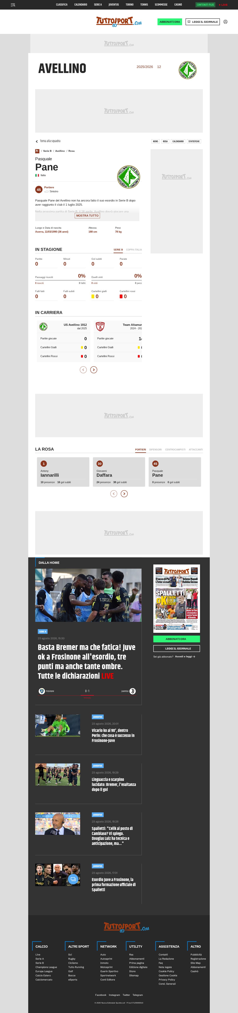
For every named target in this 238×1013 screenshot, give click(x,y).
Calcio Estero (43, 975)
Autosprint (106, 958)
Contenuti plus (205, 5)
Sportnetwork (108, 975)
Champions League (46, 967)
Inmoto (104, 962)
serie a (42, 632)
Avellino (60, 151)
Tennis (144, 4)
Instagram (114, 995)
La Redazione (166, 958)
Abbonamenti (136, 958)
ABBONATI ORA (170, 22)
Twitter (126, 995)
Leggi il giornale (205, 22)
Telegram (138, 995)
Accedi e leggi (183, 656)
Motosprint (106, 967)
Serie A (98, 4)
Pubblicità (196, 954)
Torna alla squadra (50, 141)
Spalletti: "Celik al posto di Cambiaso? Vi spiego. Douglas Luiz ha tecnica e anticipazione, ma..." (112, 836)
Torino (129, 4)
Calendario (80, 4)
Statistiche (194, 141)
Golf (70, 971)
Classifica (61, 4)
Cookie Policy (166, 971)
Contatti (163, 954)
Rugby (71, 958)
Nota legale (165, 967)
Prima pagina (136, 962)
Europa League (44, 971)
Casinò (178, 4)
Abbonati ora (176, 639)
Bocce (71, 975)
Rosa (165, 141)
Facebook (100, 995)
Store (132, 971)
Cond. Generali (167, 983)
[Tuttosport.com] (119, 22)
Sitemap (134, 975)
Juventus (114, 4)
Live (224, 4)
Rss (131, 954)
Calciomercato (44, 979)
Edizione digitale (138, 967)
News (155, 141)
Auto (103, 954)
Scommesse (161, 4)
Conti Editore (107, 979)
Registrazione (198, 958)
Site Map (196, 962)
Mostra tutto (87, 215)
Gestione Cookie (168, 975)
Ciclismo (73, 962)
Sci (70, 954)
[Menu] (12, 4)
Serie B (47, 151)
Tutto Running (76, 967)
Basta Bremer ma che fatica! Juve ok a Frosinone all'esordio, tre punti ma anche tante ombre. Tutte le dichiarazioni (86, 662)
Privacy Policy (167, 979)
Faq (161, 962)
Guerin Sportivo (109, 971)
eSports (72, 979)
